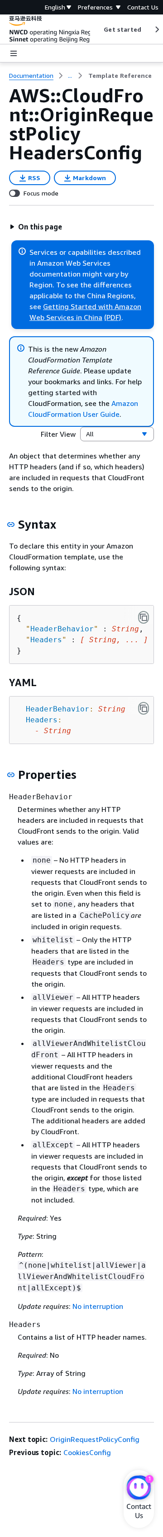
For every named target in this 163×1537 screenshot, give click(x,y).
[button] (36, 226)
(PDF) (112, 317)
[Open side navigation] (13, 53)
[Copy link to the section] (10, 524)
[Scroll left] (97, 29)
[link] (120, 75)
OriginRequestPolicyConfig (94, 1439)
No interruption (97, 1306)
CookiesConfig (87, 1452)
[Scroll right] (156, 29)
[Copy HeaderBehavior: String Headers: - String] (143, 708)
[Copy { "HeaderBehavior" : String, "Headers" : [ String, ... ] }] (143, 617)
